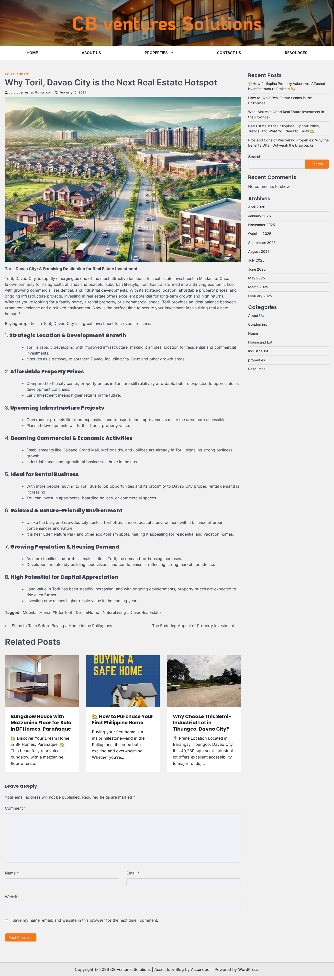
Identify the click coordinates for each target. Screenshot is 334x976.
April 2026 (256, 207)
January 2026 (259, 216)
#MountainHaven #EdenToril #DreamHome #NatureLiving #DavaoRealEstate (90, 612)
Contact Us (229, 52)
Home (32, 52)
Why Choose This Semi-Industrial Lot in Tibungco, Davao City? (202, 722)
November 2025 (261, 225)
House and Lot (17, 74)
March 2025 (258, 287)
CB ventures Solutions (167, 22)
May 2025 (256, 278)
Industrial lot (258, 351)
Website (12, 896)
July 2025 (256, 260)
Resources (296, 52)
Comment (15, 808)
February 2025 (260, 296)
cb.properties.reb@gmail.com (31, 92)
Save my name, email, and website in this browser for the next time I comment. (85, 920)
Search (255, 156)
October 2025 (259, 233)
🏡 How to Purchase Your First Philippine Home (122, 719)
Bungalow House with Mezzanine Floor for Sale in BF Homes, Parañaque (41, 722)
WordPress (248, 969)
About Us (256, 315)
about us (91, 52)
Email (133, 873)
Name (12, 873)
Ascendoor (201, 969)
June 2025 (257, 269)
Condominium (259, 324)
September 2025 (262, 242)
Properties (156, 52)
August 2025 (258, 251)
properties (256, 360)
